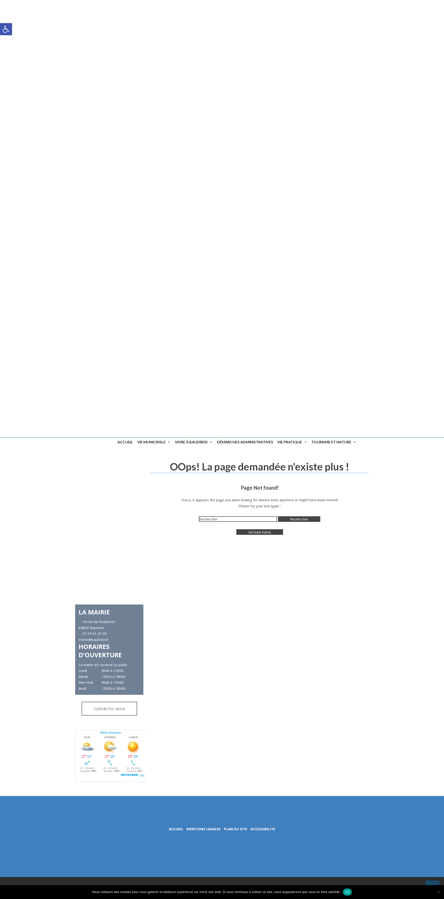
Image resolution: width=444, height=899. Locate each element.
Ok (347, 892)
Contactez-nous (109, 708)
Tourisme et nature (331, 442)
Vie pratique (289, 442)
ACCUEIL (176, 829)
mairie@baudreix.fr (94, 639)
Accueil (125, 442)
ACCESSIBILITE (262, 829)
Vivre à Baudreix (191, 442)
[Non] (438, 892)
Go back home (259, 532)
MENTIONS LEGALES (203, 829)
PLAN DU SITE (235, 829)
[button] (6, 29)
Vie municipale (151, 442)
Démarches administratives (245, 442)
